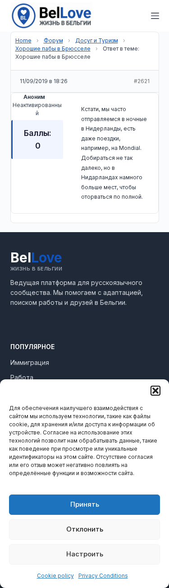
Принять (84, 504)
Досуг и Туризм (96, 40)
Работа (21, 377)
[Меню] (155, 16)
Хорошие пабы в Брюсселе (53, 48)
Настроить (84, 554)
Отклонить (84, 529)
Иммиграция (29, 362)
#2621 (142, 81)
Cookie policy (55, 575)
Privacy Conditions (103, 575)
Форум (53, 40)
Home (23, 40)
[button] (155, 390)
